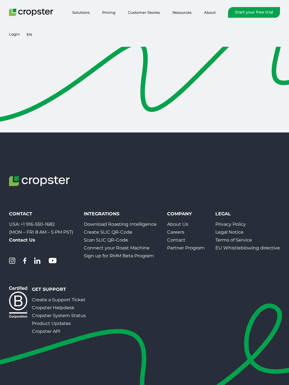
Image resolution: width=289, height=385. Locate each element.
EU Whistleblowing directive (247, 248)
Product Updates (51, 323)
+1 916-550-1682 (38, 224)
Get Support (49, 289)
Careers (175, 232)
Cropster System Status (59, 315)
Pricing (108, 12)
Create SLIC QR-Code (108, 232)
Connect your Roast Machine (117, 248)
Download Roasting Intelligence (120, 224)
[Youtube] (52, 261)
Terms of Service (233, 240)
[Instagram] (12, 261)
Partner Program (186, 248)
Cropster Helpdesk (53, 307)
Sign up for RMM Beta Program (119, 255)
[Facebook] (24, 261)
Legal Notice (229, 232)
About (210, 12)
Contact (176, 240)
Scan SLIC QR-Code (106, 240)
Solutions (81, 12)
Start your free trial (254, 12)
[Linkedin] (37, 261)
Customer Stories (144, 12)
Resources (182, 12)
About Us (177, 224)
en (29, 34)
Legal (223, 213)
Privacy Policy (230, 224)
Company (179, 213)
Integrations (101, 213)
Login (14, 34)
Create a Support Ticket (59, 299)
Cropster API (46, 331)
